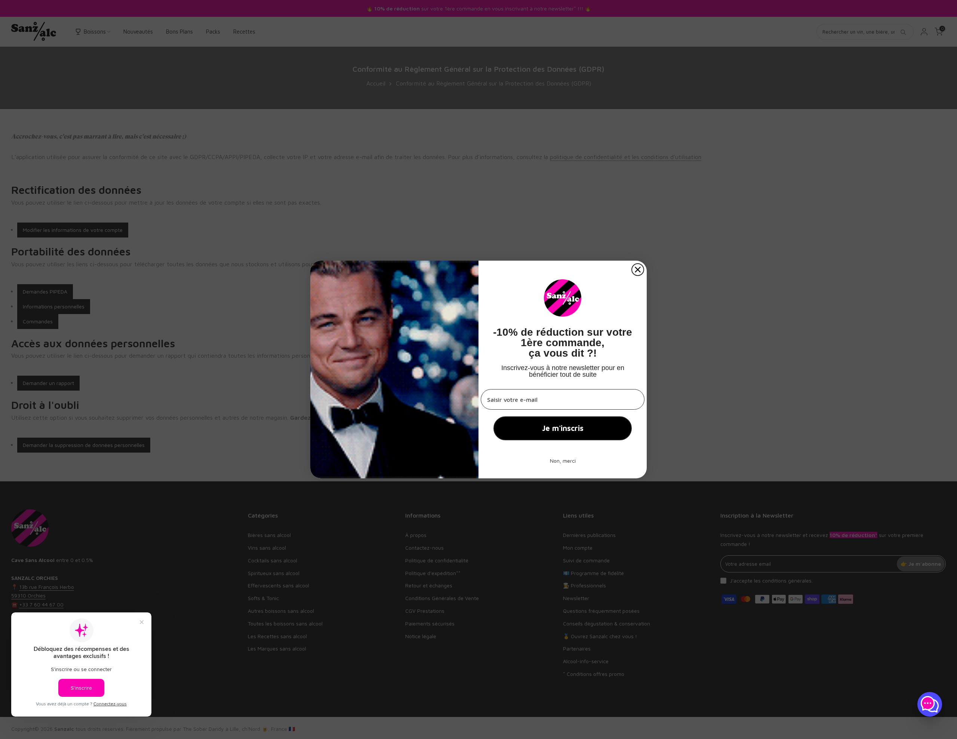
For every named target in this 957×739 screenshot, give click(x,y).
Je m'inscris (563, 428)
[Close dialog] (638, 270)
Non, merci (563, 460)
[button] (929, 704)
